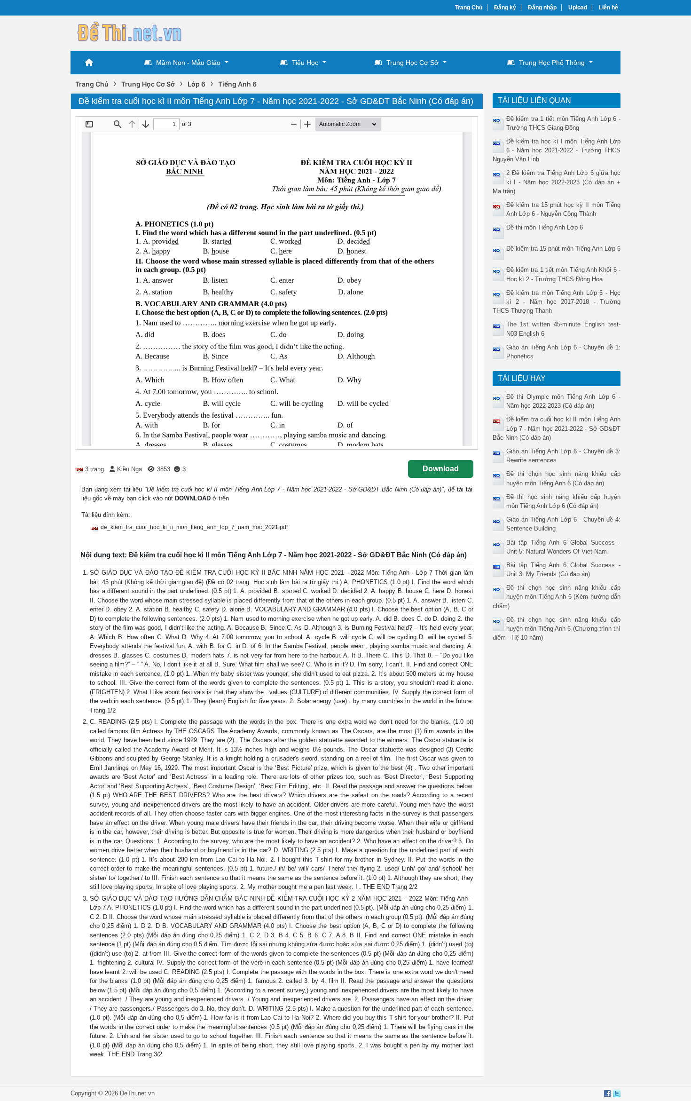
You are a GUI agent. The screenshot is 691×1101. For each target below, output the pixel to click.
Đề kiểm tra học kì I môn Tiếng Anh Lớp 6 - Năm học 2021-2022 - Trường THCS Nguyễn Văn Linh (557, 150)
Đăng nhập (542, 7)
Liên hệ (608, 7)
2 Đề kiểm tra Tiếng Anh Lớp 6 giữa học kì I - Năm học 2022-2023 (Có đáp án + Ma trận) (557, 181)
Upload (577, 7)
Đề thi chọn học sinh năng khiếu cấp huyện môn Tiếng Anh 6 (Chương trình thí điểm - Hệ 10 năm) (557, 628)
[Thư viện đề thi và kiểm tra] (129, 32)
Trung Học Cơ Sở (412, 62)
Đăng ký (505, 7)
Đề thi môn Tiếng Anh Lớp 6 (544, 227)
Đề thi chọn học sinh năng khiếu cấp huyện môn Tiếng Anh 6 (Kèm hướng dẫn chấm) (557, 596)
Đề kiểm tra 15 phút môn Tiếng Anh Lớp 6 (563, 248)
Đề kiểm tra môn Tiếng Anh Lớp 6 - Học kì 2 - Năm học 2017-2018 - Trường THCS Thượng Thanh (557, 301)
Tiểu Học (305, 62)
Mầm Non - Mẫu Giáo (188, 62)
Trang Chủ (468, 7)
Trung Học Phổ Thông (552, 62)
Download (441, 469)
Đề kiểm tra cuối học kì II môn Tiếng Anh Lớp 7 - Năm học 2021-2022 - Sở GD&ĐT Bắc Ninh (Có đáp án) (557, 428)
